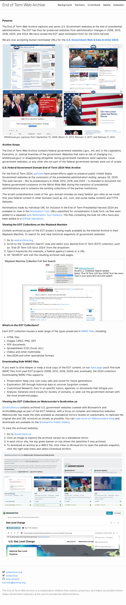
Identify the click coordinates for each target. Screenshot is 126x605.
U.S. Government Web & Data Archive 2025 (92, 39)
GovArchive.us (10, 407)
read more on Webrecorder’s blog (94, 418)
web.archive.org (23, 240)
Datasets (118, 4)
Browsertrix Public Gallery (54, 422)
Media (106, 4)
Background (65, 4)
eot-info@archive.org (14, 582)
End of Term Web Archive (23, 4)
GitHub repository (32, 218)
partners (38, 173)
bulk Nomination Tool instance (44, 214)
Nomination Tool (39, 211)
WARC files (87, 331)
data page (96, 367)
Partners (80, 4)
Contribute (94, 4)
